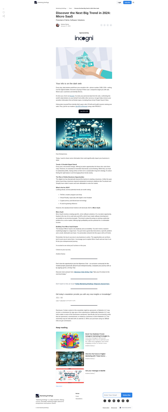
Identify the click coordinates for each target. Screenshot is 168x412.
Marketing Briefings (61, 8)
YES (57, 297)
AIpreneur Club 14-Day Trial (83, 272)
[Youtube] (114, 401)
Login (119, 2)
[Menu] (133, 2)
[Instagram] (128, 401)
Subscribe (127, 2)
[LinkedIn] (109, 401)
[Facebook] (123, 401)
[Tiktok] (118, 401)
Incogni (72, 96)
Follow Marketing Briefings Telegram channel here (92, 284)
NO (62, 297)
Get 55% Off (84, 111)
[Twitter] (105, 401)
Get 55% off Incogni (81, 106)
